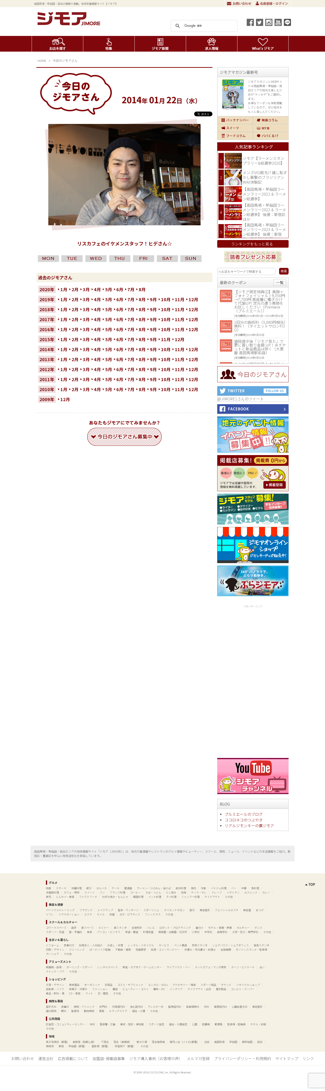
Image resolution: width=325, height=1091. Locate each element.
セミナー (103, 927)
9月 (153, 299)
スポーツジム (151, 910)
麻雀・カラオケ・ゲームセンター (142, 967)
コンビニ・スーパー (243, 989)
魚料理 (255, 888)
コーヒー (135, 892)
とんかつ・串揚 (65, 897)
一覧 (280, 282)
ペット (89, 993)
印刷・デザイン (55, 949)
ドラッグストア (118, 1011)
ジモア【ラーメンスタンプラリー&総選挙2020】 (263, 160)
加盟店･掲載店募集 (109, 1058)
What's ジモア (263, 44)
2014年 (46, 349)
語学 (73, 927)
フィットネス (153, 914)
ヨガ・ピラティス (129, 914)
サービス (164, 945)
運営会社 (46, 1058)
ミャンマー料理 (190, 897)
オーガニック (92, 985)
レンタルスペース (107, 967)
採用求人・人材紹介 (91, 945)
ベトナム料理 (219, 888)
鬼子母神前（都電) (57, 1042)
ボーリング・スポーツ (79, 967)
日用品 (109, 985)
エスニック (250, 892)
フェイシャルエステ (226, 910)
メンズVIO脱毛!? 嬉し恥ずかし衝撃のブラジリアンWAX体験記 (265, 177)
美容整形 (205, 910)
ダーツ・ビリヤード (243, 967)
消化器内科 (136, 1006)
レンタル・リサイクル (141, 945)
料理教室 (148, 932)
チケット (226, 985)
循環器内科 (220, 1006)
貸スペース (87, 927)
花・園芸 (103, 993)
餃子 (89, 888)
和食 (48, 888)
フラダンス (86, 910)
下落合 (105, 1042)
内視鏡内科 (118, 1006)
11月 (179, 299)
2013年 (46, 359)
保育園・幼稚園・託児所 (172, 932)
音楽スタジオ (261, 945)
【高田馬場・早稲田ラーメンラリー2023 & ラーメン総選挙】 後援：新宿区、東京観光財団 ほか (264, 232)
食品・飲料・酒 (55, 993)
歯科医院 (51, 1011)
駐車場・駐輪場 (236, 1024)
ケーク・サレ (199, 892)
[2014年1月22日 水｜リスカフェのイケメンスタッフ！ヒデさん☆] (124, 223)
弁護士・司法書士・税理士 (200, 949)
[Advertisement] (253, 680)
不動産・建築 (123, 949)
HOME (42, 60)
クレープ (217, 892)
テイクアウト (212, 897)
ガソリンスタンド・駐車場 (251, 949)
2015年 (46, 339)
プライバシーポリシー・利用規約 (242, 1058)
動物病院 (89, 1011)
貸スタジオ (120, 927)
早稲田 (233, 1042)
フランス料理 (117, 892)
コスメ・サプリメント (130, 985)
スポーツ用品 (208, 985)
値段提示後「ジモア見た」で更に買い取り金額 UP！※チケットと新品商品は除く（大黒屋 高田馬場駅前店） (260, 346)
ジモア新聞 (160, 44)
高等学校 (222, 932)
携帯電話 (74, 985)
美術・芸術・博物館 (132, 1024)
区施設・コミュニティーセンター (65, 1024)
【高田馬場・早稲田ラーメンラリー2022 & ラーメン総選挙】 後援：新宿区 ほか (264, 212)
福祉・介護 (138, 1011)
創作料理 (181, 888)
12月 (193, 299)
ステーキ (61, 888)
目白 (259, 1042)
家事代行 (69, 945)
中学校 (208, 932)
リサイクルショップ (248, 985)
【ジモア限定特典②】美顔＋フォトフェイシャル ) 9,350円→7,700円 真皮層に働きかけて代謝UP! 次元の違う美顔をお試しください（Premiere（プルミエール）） (259, 301)
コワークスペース (56, 927)
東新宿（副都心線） (84, 1042)
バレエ (151, 927)
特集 (108, 44)
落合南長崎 (158, 1042)
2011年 (46, 379)
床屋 (112, 914)
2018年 (46, 309)
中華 (243, 888)
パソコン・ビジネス (108, 932)
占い (262, 967)
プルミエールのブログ (244, 814)
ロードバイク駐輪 (99, 949)
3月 (86, 289)
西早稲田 (247, 1042)
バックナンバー (235, 120)
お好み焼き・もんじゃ (115, 897)
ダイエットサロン (174, 910)
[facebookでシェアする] (250, 22)
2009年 (46, 399)
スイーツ (235, 128)
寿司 (48, 897)
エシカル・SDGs (158, 985)
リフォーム (52, 945)
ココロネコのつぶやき (244, 820)
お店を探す (57, 44)
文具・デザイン (55, 985)
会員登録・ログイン (272, 3)
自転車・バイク (55, 989)
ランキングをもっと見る (252, 244)
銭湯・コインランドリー (165, 949)
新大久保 (142, 1042)
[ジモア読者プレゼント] (253, 263)
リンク (308, 1058)
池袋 (206, 1042)
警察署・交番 (107, 1024)
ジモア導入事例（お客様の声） (155, 1058)
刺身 (183, 892)
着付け (199, 927)
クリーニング (77, 949)
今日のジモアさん (65, 60)
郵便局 (218, 1024)
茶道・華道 (131, 932)
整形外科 (51, 1006)
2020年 (46, 289)
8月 (142, 289)
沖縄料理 (76, 888)
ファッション (100, 989)
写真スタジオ (199, 945)
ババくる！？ (270, 136)
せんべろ (101, 888)
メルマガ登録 (198, 1058)
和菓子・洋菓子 (78, 989)
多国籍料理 (52, 892)
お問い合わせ (239, 3)
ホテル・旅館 (258, 1024)
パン (102, 892)
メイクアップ (105, 910)
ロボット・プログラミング (175, 927)
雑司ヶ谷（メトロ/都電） (184, 1042)
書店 (115, 989)
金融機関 (226, 949)
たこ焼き (171, 892)
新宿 (61, 1046)
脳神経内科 (174, 1006)
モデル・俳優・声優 (220, 927)
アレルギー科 (155, 1006)
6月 (119, 289)
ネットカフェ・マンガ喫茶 (210, 967)
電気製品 (221, 989)
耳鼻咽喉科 (192, 1006)
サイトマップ (286, 1058)
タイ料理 (171, 897)
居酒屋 (128, 888)
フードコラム (235, 136)
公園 (194, 1024)
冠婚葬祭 (141, 949)
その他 (229, 897)
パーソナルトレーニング (60, 910)
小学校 (196, 932)
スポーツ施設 (156, 1024)
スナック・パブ (55, 971)
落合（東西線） (122, 1042)
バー (233, 888)
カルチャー (243, 927)
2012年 (46, 369)
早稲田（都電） (78, 1046)
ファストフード (88, 897)
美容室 (247, 910)
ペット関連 (180, 945)
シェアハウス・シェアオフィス (230, 945)
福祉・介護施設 (178, 1024)
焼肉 (193, 888)
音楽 (89, 932)
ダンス (258, 927)
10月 (166, 299)
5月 (108, 289)
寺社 (92, 1024)
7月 (131, 289)
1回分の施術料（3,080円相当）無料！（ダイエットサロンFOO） (260, 326)
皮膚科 (65, 1006)
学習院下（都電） (125, 1046)
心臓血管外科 (239, 1006)
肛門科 (103, 1006)
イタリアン (233, 892)
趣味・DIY (159, 989)
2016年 (46, 329)
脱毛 (192, 910)
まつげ (260, 910)
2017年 (46, 319)
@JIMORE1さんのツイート (240, 399)
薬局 (101, 1011)
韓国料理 (138, 897)
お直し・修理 (115, 945)
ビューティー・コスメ (135, 989)
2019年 (46, 299)
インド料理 (154, 897)
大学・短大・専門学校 (245, 932)
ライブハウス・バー (178, 967)
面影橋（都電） (101, 1046)
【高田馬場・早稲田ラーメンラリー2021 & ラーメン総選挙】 (264, 193)
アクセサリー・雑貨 (184, 985)
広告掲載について (73, 1058)
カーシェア (52, 954)
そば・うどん (153, 892)
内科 (206, 1006)
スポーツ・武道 (55, 932)
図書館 (206, 1024)
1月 (63, 289)
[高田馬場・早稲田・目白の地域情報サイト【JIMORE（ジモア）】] (70, 24)
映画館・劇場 (54, 967)
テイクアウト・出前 (199, 989)
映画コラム (270, 120)
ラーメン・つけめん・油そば (154, 888)
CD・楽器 (74, 993)
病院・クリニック (84, 1006)
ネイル (101, 914)
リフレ (50, 914)
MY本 (270, 128)
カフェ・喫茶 (71, 892)
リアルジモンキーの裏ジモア (249, 825)
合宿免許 (137, 927)
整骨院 (75, 1011)
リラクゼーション (69, 914)
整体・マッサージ (128, 910)
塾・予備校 (75, 932)
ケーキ (115, 888)
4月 (97, 289)
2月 (75, 289)
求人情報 (211, 44)
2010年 (46, 389)
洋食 (203, 888)
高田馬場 (219, 1042)
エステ (88, 914)
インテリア (176, 989)
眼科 (63, 1011)
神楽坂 (50, 1046)
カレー (266, 892)
